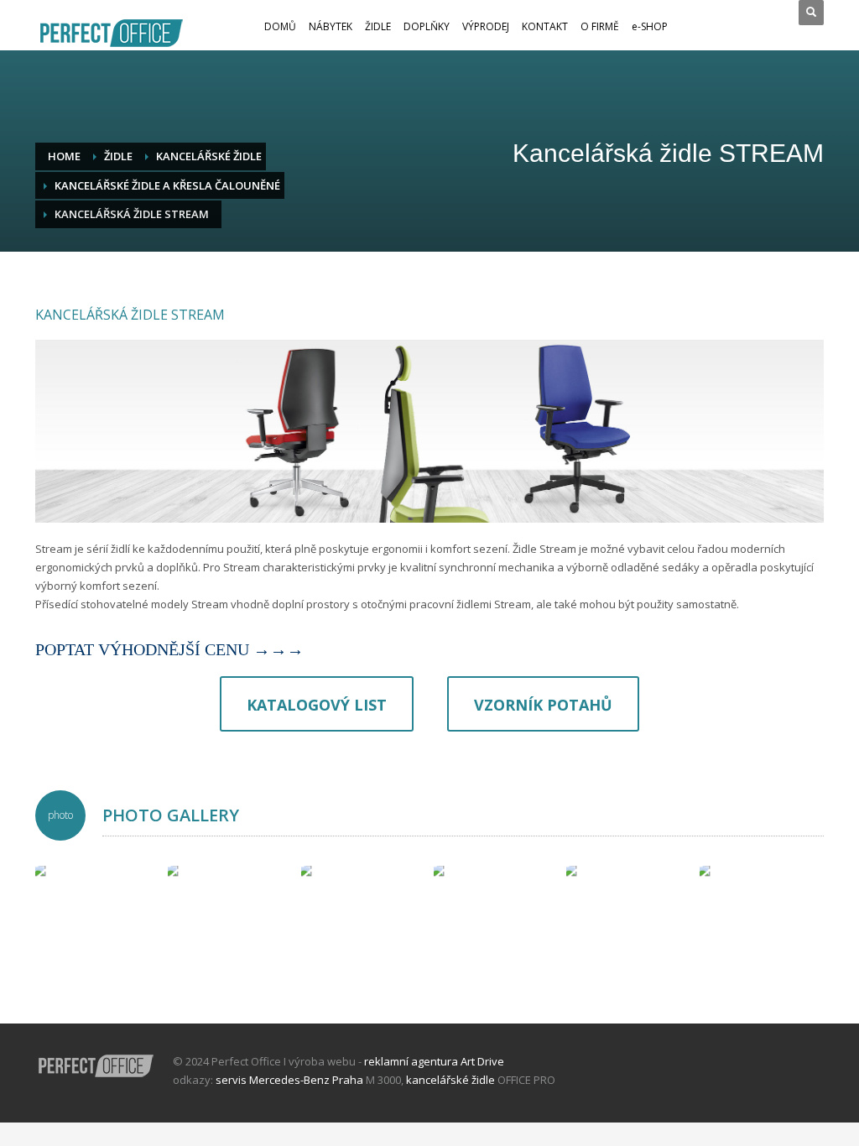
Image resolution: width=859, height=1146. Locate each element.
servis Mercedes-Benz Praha (289, 1079)
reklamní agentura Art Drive (434, 1061)
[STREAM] (97, 928)
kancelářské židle (450, 1079)
